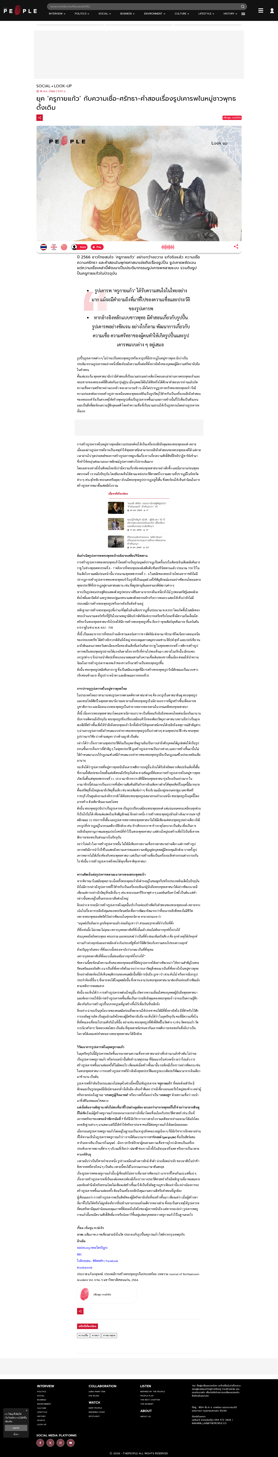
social (43, 86)
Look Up (41, 1424)
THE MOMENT (146, 1403)
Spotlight (94, 1416)
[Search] (242, 6)
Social (41, 1395)
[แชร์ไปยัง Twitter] (53, 117)
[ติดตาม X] (50, 1443)
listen (145, 1386)
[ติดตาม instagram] (60, 1443)
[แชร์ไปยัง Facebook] (46, 118)
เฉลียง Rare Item (97, 1391)
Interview (45, 1386)
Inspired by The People (152, 1391)
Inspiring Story (97, 1412)
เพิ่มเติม (8, 1421)
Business (41, 1399)
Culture (41, 1408)
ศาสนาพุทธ (109, 1335)
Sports (41, 1420)
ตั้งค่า (16, 1434)
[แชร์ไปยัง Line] (60, 118)
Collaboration (102, 1386)
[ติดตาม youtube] (70, 1443)
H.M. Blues (94, 1395)
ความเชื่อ (83, 1335)
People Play (147, 1395)
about (146, 1410)
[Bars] (261, 10)
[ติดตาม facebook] (40, 1443)
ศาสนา (95, 1335)
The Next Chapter (150, 1399)
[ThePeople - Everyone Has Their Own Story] (20, 14)
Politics (41, 1391)
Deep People (95, 1408)
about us (145, 1416)
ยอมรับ (16, 1428)
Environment (44, 1403)
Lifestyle (42, 1412)
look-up (63, 86)
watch (94, 1402)
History (41, 1416)
